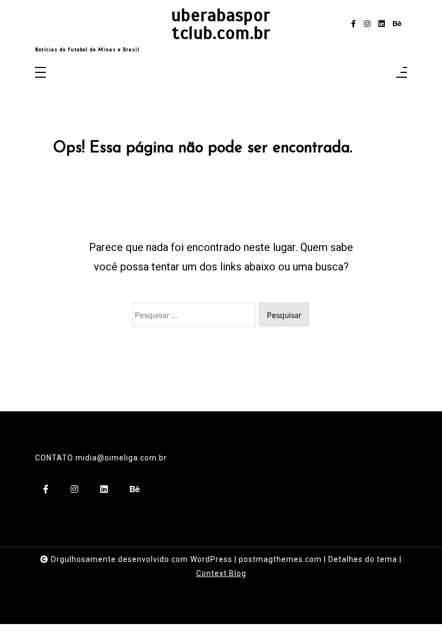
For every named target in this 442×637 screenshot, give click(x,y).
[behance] (397, 24)
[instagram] (367, 24)
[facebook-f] (353, 24)
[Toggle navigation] (40, 73)
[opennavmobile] (401, 73)
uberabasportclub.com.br (221, 24)
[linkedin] (381, 24)
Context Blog (221, 573)
